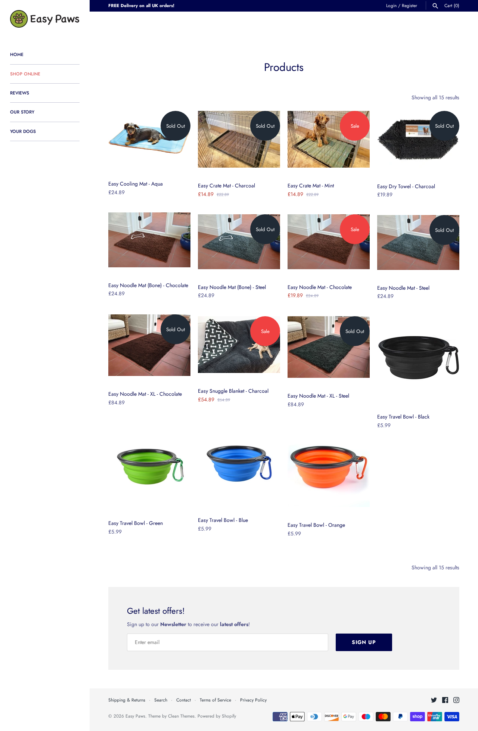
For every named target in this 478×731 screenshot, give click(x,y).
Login (391, 5)
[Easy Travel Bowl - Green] (149, 464)
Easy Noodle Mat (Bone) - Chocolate (148, 285)
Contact (183, 700)
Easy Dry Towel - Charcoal (406, 186)
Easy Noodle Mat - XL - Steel (318, 395)
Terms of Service (215, 700)
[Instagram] (456, 700)
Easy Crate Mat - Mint (311, 185)
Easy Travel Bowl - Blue (223, 520)
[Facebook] (445, 700)
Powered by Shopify (217, 716)
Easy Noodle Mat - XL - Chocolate (145, 394)
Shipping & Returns (126, 700)
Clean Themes (181, 716)
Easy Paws (135, 716)
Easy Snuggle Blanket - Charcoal (233, 391)
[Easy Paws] (45, 19)
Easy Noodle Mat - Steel (403, 288)
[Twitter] (434, 700)
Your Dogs (23, 131)
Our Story (22, 112)
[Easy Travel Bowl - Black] (418, 358)
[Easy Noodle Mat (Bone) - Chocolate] (149, 239)
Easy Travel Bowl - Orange (316, 525)
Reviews (19, 93)
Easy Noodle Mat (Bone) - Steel (232, 287)
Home (17, 54)
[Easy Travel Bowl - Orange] (329, 466)
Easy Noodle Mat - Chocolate (320, 287)
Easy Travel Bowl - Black (403, 416)
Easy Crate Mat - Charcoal (226, 185)
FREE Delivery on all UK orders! (141, 5)
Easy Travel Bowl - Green (135, 523)
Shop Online (25, 74)
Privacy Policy (253, 700)
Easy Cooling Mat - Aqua (135, 183)
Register (409, 5)
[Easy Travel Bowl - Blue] (239, 461)
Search (160, 700)
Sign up (364, 642)
